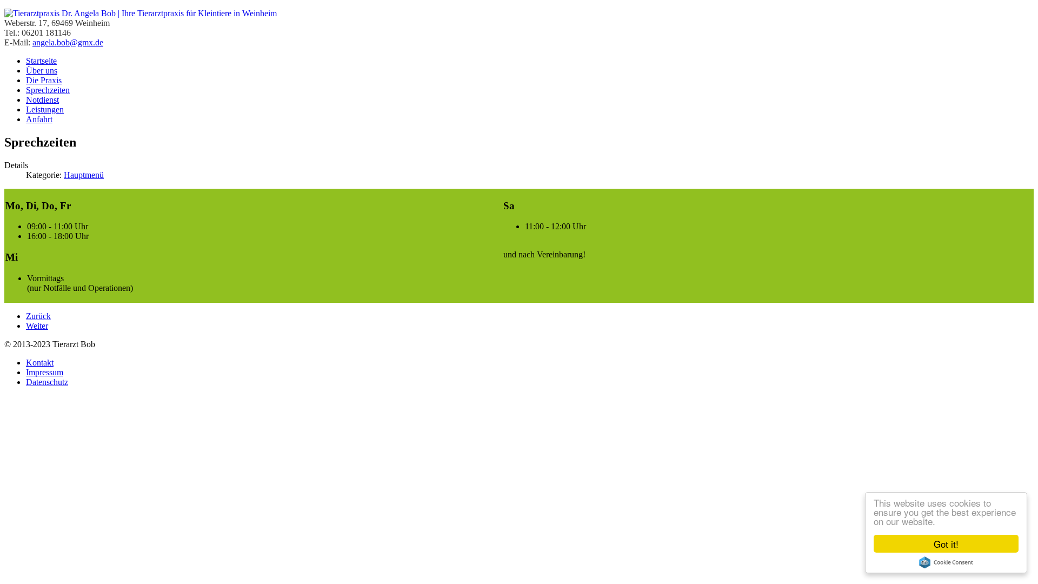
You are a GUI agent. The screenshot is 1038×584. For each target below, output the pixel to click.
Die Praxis (44, 80)
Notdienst (42, 99)
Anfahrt (39, 119)
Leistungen (45, 109)
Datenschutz (47, 382)
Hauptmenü (84, 175)
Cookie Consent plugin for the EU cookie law (946, 562)
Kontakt (40, 362)
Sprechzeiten (48, 90)
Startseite (41, 60)
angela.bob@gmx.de (67, 42)
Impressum (44, 372)
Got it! (946, 543)
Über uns (41, 70)
